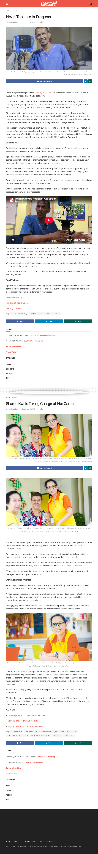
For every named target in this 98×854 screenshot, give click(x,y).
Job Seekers (59, 732)
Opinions (10, 369)
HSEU (43, 171)
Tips (8, 378)
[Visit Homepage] (49, 3)
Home (8, 11)
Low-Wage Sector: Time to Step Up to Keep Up (28, 715)
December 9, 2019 (28, 22)
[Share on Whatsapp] (90, 81)
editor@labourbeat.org (45, 335)
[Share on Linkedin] (86, 81)
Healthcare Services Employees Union (44, 314)
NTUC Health (72, 732)
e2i (59, 171)
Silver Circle (69, 735)
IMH (56, 137)
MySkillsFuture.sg (14, 297)
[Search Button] (91, 3)
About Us (17, 841)
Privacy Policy (30, 841)
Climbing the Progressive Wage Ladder (25, 720)
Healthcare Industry (19, 314)
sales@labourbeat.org (34, 341)
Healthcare (29, 732)
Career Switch (16, 732)
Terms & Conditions (46, 841)
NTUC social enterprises (40, 735)
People (14, 11)
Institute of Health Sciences (18, 303)
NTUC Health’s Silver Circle (70, 565)
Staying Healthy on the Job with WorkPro (26, 726)
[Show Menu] (7, 3)
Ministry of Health (43, 92)
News (8, 364)
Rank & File (57, 735)
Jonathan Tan (13, 22)
